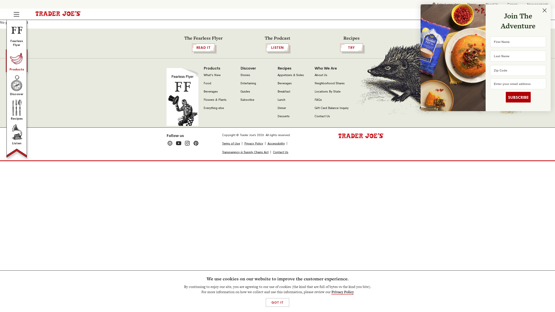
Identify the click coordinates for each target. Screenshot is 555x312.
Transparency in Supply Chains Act (245, 152)
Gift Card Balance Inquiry (332, 108)
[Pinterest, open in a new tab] (196, 143)
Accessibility (276, 143)
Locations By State (328, 91)
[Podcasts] (169, 143)
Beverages (211, 91)
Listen (16, 143)
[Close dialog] (544, 10)
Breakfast (284, 91)
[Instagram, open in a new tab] (187, 143)
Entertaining (248, 83)
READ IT (203, 47)
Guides (245, 91)
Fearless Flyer (16, 43)
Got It (277, 302)
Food (207, 83)
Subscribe (247, 100)
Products (17, 69)
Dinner (282, 108)
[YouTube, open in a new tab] (178, 143)
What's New (212, 75)
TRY (351, 47)
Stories (245, 75)
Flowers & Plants (215, 100)
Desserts (284, 116)
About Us (321, 75)
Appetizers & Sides (291, 75)
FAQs (318, 100)
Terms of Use (231, 143)
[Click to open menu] (16, 14)
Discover (16, 94)
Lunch (281, 100)
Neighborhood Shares (330, 83)
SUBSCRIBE (518, 97)
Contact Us (322, 116)
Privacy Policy (342, 291)
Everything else (214, 108)
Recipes (17, 118)
